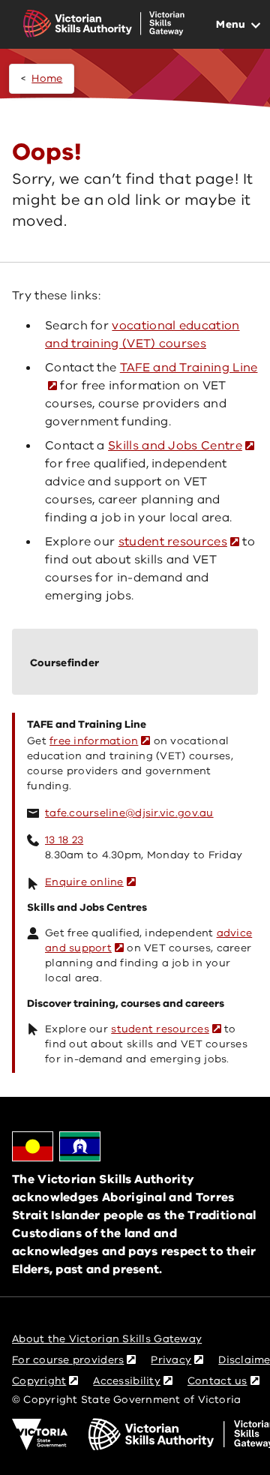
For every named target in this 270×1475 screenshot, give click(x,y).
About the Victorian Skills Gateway (107, 1339)
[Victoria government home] (40, 1434)
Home (47, 78)
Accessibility (126, 1381)
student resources (172, 541)
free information (94, 741)
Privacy (171, 1360)
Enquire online (84, 882)
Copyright (39, 1381)
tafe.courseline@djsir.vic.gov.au (129, 813)
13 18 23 (64, 840)
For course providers (68, 1360)
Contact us (218, 1381)
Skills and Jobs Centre (175, 445)
